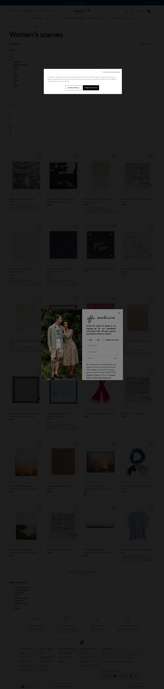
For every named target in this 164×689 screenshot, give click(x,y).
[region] (83, 81)
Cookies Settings (73, 88)
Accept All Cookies (91, 88)
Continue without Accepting (111, 72)
